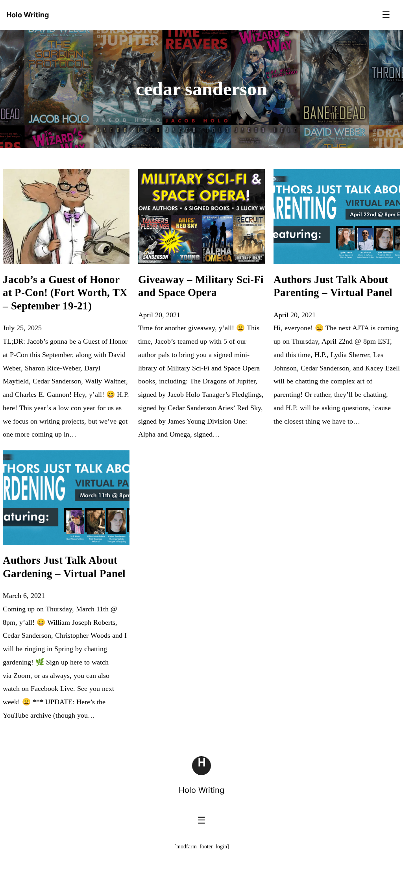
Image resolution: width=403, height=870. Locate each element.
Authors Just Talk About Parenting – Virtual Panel (333, 286)
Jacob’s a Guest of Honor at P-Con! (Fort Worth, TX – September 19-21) (65, 293)
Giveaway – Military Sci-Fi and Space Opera (201, 286)
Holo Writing (201, 790)
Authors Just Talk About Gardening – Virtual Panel (64, 566)
